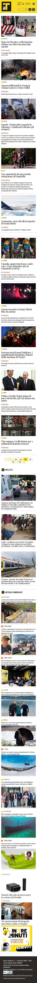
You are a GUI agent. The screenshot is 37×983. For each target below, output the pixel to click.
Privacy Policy (27, 975)
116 (20, 462)
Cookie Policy (7, 978)
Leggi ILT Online (19, 3)
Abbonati (28, 3)
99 (13, 462)
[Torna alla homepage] (5, 5)
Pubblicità (20, 975)
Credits (14, 978)
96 (20, 459)
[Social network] (29, 10)
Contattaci (13, 975)
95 (16, 459)
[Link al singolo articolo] (18, 26)
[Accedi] (23, 4)
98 (30, 459)
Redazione (6, 975)
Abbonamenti (20, 978)
